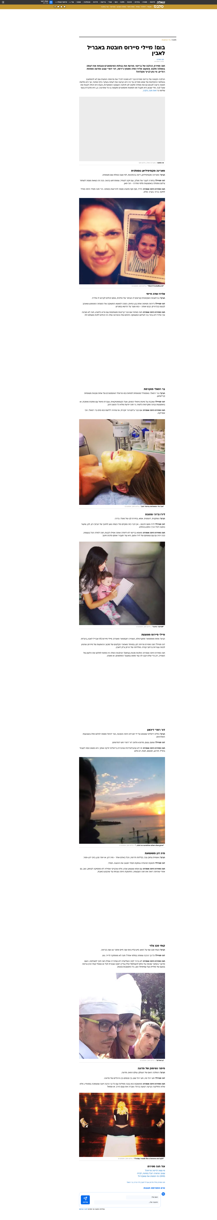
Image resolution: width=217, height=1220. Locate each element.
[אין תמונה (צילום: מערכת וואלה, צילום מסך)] (122, 131)
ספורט (145, 2)
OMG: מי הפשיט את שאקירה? (151, 1176)
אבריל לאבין (145, 1182)
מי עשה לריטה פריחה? (155, 1171)
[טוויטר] (58, 6)
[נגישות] (3, 2)
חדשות (152, 2)
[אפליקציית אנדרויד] (64, 6)
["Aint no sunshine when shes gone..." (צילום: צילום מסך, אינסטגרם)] (122, 802)
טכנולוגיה (87, 2)
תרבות (129, 2)
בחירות (137, 2)
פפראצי (112, 7)
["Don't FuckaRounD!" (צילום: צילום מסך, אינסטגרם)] (122, 243)
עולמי (138, 7)
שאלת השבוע (121, 7)
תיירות (95, 2)
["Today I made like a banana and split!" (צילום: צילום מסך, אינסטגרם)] (122, 1127)
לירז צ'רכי (137, 1182)
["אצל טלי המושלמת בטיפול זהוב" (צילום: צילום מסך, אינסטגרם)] (122, 464)
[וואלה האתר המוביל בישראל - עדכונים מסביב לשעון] (161, 2)
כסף (116, 2)
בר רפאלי (130, 1182)
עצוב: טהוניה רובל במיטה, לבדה (151, 1173)
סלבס (122, 2)
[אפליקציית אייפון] (61, 6)
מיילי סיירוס (153, 1182)
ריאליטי (143, 7)
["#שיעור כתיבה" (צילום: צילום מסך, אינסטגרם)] (122, 585)
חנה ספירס (161, 1182)
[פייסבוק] (55, 6)
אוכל (110, 2)
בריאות (103, 2)
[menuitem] (151, 2)
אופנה (79, 2)
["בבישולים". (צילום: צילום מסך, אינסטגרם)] (122, 1018)
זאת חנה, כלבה (150, 91)
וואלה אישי (130, 7)
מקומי (149, 7)
